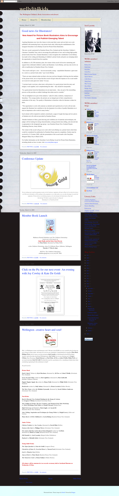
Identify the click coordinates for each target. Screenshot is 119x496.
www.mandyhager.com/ (92, 188)
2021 (88, 255)
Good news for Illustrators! (37, 31)
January (90, 330)
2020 (88, 258)
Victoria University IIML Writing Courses (91, 243)
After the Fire (97, 124)
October (90, 291)
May (89, 301)
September (90, 293)
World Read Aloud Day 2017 (92, 169)
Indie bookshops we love (97, 177)
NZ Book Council (89, 228)
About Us (33, 20)
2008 (88, 334)
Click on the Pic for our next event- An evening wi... (93, 319)
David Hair (87, 69)
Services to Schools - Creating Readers (92, 166)
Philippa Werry (88, 88)
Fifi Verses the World (92, 135)
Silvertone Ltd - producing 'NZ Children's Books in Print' (92, 233)
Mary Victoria (88, 83)
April (89, 304)
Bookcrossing (88, 208)
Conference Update (32, 158)
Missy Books (88, 86)
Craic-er (89, 109)
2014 (88, 273)
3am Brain (89, 191)
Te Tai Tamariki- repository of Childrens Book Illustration (92, 239)
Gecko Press (87, 72)
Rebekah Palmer (89, 91)
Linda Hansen (88, 79)
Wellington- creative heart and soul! (42, 329)
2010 (88, 283)
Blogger (73, 492)
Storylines (87, 237)
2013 (88, 276)
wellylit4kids (34, 8)
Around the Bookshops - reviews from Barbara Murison (92, 200)
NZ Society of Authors (90, 230)
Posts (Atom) (29, 482)
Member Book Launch (34, 215)
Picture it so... (90, 122)
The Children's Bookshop (91, 98)
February (90, 328)
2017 (88, 265)
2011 (88, 281)
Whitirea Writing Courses (91, 247)
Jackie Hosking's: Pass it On (91, 222)
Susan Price (87, 95)
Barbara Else (88, 65)
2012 (88, 278)
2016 (88, 268)
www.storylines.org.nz (51, 142)
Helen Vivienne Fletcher (90, 74)
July (89, 298)
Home (24, 20)
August (90, 296)
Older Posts (77, 478)
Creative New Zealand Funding (90, 218)
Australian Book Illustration (91, 203)
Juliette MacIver (89, 76)
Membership (46, 20)
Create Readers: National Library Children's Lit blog (91, 215)
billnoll (63, 492)
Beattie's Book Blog (89, 206)
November (90, 288)
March (89, 306)
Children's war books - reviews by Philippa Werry (92, 211)
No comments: (44, 147)
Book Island (87, 67)
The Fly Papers (90, 174)
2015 (88, 271)
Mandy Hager (88, 81)
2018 (88, 263)
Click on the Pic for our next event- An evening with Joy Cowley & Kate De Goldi (48, 271)
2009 (88, 286)
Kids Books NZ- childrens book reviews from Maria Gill (92, 225)
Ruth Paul (87, 93)
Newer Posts (24, 478)
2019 (88, 260)
